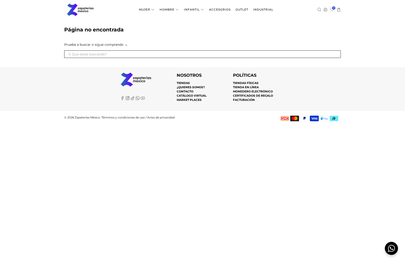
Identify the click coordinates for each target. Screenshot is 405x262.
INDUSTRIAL (263, 9)
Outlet (242, 9)
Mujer (144, 9)
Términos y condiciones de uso (123, 117)
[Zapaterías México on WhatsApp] (138, 99)
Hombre (167, 9)
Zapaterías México (87, 117)
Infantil (192, 9)
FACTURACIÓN (244, 100)
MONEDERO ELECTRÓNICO (253, 91)
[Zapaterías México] (80, 9)
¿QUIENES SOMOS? (191, 87)
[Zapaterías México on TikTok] (133, 99)
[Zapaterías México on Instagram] (128, 99)
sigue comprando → (111, 44)
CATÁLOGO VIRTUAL (191, 95)
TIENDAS (183, 83)
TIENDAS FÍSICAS (246, 83)
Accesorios (220, 9)
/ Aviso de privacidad (160, 117)
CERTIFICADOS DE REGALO (253, 95)
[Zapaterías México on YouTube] (143, 99)
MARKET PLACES (189, 100)
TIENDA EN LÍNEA (246, 87)
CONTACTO (185, 91)
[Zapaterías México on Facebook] (122, 99)
